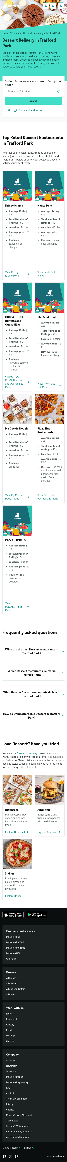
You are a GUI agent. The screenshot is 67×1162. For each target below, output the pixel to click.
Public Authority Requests (19, 1131)
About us (10, 1060)
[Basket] (46, 6)
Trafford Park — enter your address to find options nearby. (33, 83)
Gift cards (11, 958)
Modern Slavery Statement (19, 1115)
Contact (10, 1093)
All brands (11, 978)
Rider (9, 1013)
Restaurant (11, 1019)
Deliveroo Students (15, 947)
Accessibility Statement (18, 1137)
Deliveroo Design (14, 1076)
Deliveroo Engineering (17, 1082)
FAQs (9, 1087)
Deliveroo (11, 5)
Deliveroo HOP (13, 953)
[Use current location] (58, 91)
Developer (11, 1035)
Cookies (10, 1109)
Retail (9, 1030)
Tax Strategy (12, 1120)
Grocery (10, 1024)
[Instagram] (17, 1156)
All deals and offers (15, 989)
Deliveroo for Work (15, 942)
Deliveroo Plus (13, 936)
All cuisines (12, 983)
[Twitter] (10, 1156)
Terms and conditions (16, 1098)
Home (5, 33)
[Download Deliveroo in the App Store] (13, 915)
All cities (10, 994)
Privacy (9, 1104)
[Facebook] (4, 1156)
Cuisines (16, 33)
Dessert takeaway (33, 33)
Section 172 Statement (17, 1126)
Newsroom (11, 1065)
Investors (11, 1071)
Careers (10, 1041)
